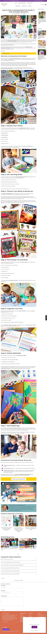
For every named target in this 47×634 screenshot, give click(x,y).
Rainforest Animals (4, 135)
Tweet (16, 580)
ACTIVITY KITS (29, 3)
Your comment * (4, 595)
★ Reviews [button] (46, 318)
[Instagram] (6, 627)
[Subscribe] (17, 622)
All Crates (22, 615)
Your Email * (3, 590)
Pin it (22, 580)
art (14, 60)
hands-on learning (24, 262)
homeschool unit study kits (5, 368)
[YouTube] (5, 627)
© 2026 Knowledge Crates (6, 631)
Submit (3, 609)
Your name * (3, 585)
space (6, 59)
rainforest (11, 59)
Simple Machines (4, 137)
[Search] (40, 4)
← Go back (3, 578)
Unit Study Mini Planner (8, 468)
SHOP (16, 3)
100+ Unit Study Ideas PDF (8, 465)
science (8, 60)
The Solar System (4, 133)
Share (19, 580)
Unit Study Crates (21, 3)
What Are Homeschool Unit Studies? (7, 44)
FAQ (29, 614)
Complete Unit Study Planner (9, 470)
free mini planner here (18, 68)
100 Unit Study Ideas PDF (28, 146)
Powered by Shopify (15, 631)
